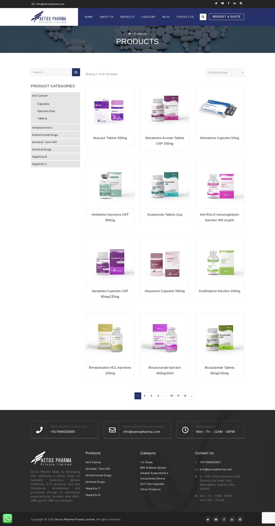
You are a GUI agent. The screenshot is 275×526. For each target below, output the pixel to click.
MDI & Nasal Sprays (153, 467)
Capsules (43, 104)
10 (171, 395)
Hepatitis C (39, 164)
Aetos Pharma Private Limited (75, 519)
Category (148, 17)
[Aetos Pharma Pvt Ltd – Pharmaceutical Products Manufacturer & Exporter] (48, 17)
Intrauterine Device (152, 478)
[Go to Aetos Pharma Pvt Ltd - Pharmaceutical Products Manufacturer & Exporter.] (129, 33)
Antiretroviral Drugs (45, 135)
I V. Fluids (146, 462)
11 (178, 395)
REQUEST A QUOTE (226, 16)
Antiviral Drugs (41, 149)
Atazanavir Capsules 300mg (165, 291)
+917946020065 (210, 462)
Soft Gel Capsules (152, 484)
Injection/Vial (46, 111)
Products (127, 17)
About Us (106, 17)
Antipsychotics (42, 127)
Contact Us (185, 17)
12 (185, 395)
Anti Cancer (40, 95)
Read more (110, 129)
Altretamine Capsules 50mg (219, 138)
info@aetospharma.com (50, 4)
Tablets (42, 118)
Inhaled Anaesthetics (154, 473)
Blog (166, 17)
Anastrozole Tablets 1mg (164, 214)
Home (89, 17)
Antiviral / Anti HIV (44, 142)
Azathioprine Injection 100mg (219, 291)
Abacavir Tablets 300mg (110, 138)
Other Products (150, 489)
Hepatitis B (39, 156)
